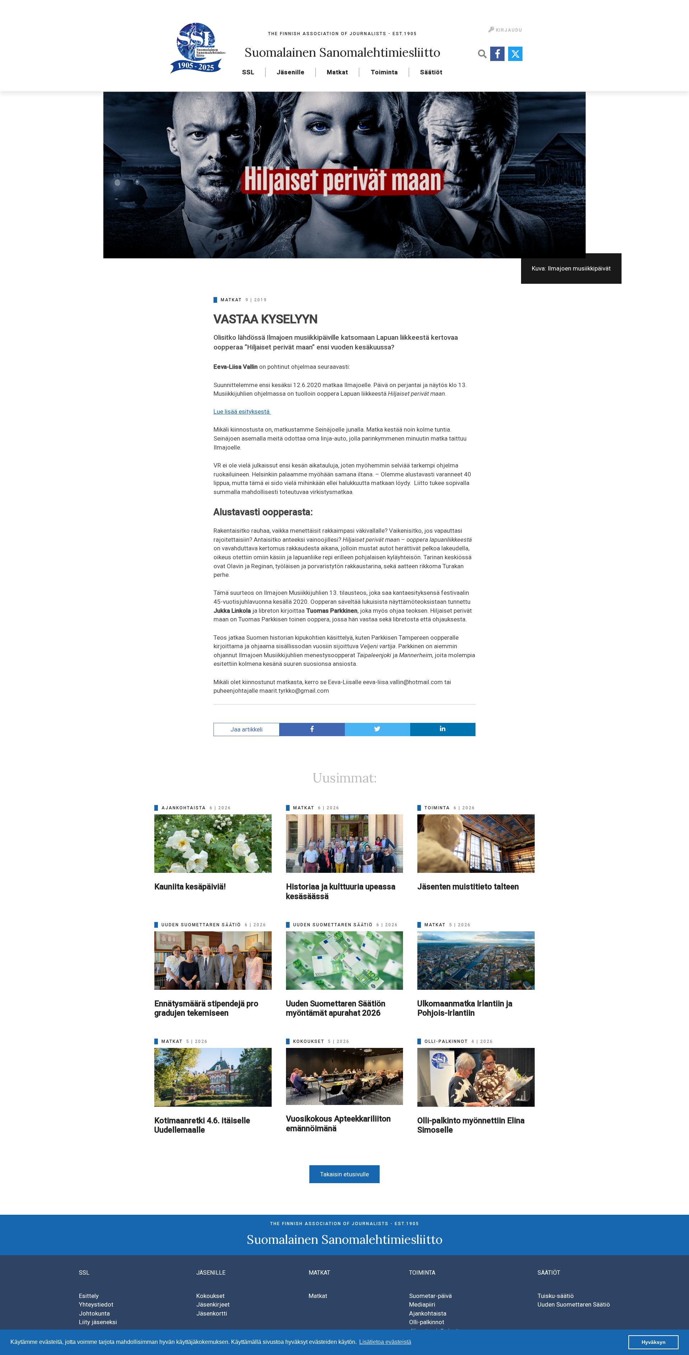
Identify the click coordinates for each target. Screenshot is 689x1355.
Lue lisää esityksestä (242, 411)
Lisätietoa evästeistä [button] (385, 1342)
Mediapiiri (422, 1304)
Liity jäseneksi (98, 1322)
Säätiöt (431, 72)
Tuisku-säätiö (556, 1295)
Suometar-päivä (430, 1295)
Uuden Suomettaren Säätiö (574, 1304)
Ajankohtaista (427, 1313)
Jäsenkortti (211, 1313)
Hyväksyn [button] (654, 1342)
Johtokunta (94, 1313)
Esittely (89, 1295)
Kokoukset (210, 1295)
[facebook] (312, 729)
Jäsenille (291, 72)
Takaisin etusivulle (344, 1174)
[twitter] (377, 729)
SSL (248, 72)
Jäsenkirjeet (213, 1304)
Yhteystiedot (96, 1304)
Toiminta (384, 72)
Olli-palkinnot (426, 1322)
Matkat (337, 72)
